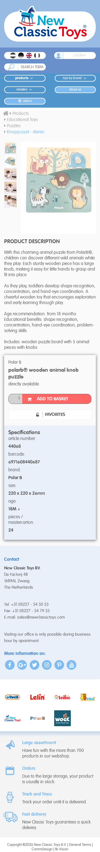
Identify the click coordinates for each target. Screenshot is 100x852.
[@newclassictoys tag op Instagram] (47, 665)
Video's (27, 101)
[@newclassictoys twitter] (34, 665)
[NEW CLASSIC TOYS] (50, 24)
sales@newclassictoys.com (41, 617)
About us (75, 89)
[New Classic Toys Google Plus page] (22, 665)
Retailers (21, 89)
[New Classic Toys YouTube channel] (72, 665)
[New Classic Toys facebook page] (10, 665)
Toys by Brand (72, 78)
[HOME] (6, 114)
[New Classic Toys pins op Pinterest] (59, 665)
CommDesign (42, 849)
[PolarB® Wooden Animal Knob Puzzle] (8, 148)
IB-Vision (61, 849)
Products (21, 78)
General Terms (80, 845)
